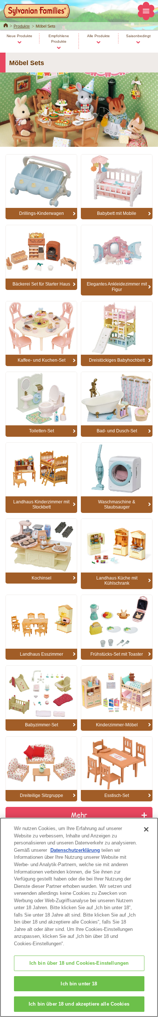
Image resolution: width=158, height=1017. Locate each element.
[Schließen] (146, 829)
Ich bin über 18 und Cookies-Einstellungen (79, 963)
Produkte (22, 26)
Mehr (79, 814)
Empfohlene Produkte (59, 38)
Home (6, 24)
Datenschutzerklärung (75, 850)
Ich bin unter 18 (79, 983)
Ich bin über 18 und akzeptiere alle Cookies (79, 1004)
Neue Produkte (19, 36)
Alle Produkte (98, 36)
